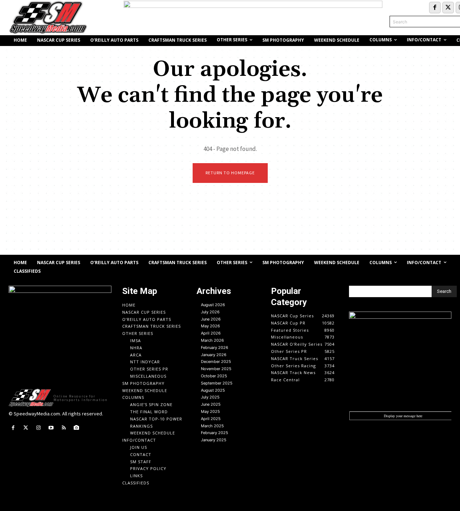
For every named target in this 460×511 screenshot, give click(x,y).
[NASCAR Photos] (76, 427)
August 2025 (213, 390)
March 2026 (212, 340)
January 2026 (213, 354)
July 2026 (210, 311)
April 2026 (211, 333)
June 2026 (211, 319)
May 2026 (210, 325)
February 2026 (214, 347)
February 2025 (214, 432)
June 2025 (211, 404)
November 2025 (216, 368)
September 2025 (217, 383)
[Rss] (63, 427)
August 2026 (213, 304)
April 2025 (211, 418)
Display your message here (403, 415)
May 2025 (210, 411)
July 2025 (210, 397)
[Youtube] (51, 427)
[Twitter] (448, 7)
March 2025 (212, 425)
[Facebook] (435, 7)
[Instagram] (38, 427)
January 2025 (213, 439)
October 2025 (214, 375)
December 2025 (216, 361)
